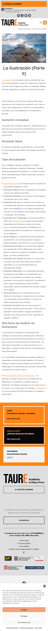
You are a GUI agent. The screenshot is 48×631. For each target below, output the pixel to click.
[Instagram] (22, 15)
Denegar (24, 616)
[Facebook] (18, 15)
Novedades (27, 29)
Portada (19, 29)
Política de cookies (12, 628)
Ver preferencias (24, 622)
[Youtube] (25, 15)
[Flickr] (29, 15)
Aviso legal (38, 628)
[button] (44, 586)
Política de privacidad (26, 628)
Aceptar (24, 610)
